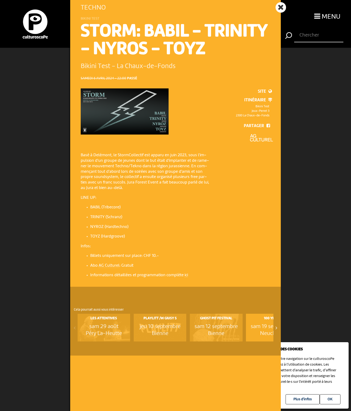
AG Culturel (109, 266)
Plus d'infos (302, 399)
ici (186, 275)
